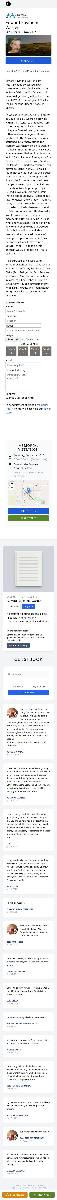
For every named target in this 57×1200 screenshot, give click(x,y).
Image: (10, 335)
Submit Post (28, 692)
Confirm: (11, 393)
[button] (28, 490)
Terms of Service (36, 1188)
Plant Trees (28, 518)
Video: (9, 325)
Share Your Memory (18, 645)
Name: (9, 306)
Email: (9, 360)
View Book (13, 606)
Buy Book (29, 606)
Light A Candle (29, 343)
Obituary (14, 70)
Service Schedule (36, 70)
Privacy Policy (20, 1188)
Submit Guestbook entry (20, 397)
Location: (11, 316)
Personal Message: (17, 370)
